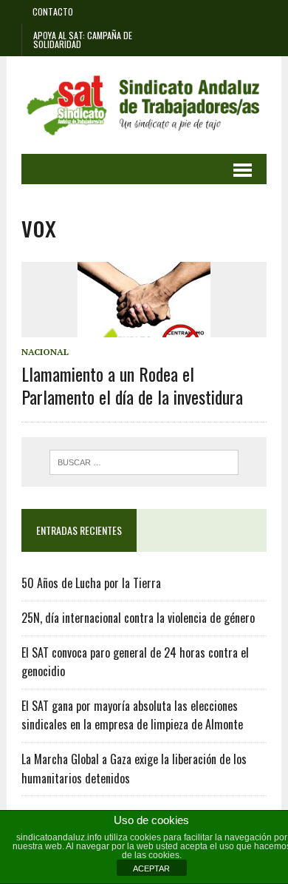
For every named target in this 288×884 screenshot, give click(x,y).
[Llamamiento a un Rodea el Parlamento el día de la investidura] (144, 327)
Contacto (52, 11)
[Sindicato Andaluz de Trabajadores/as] (144, 105)
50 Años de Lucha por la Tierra (91, 583)
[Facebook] (187, 10)
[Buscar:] (144, 461)
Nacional (45, 351)
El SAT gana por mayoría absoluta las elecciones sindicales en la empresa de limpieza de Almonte (132, 715)
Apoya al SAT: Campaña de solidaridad (82, 39)
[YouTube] (252, 10)
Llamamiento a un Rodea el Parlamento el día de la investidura (132, 385)
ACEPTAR (151, 868)
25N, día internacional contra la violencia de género (138, 618)
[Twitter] (219, 10)
